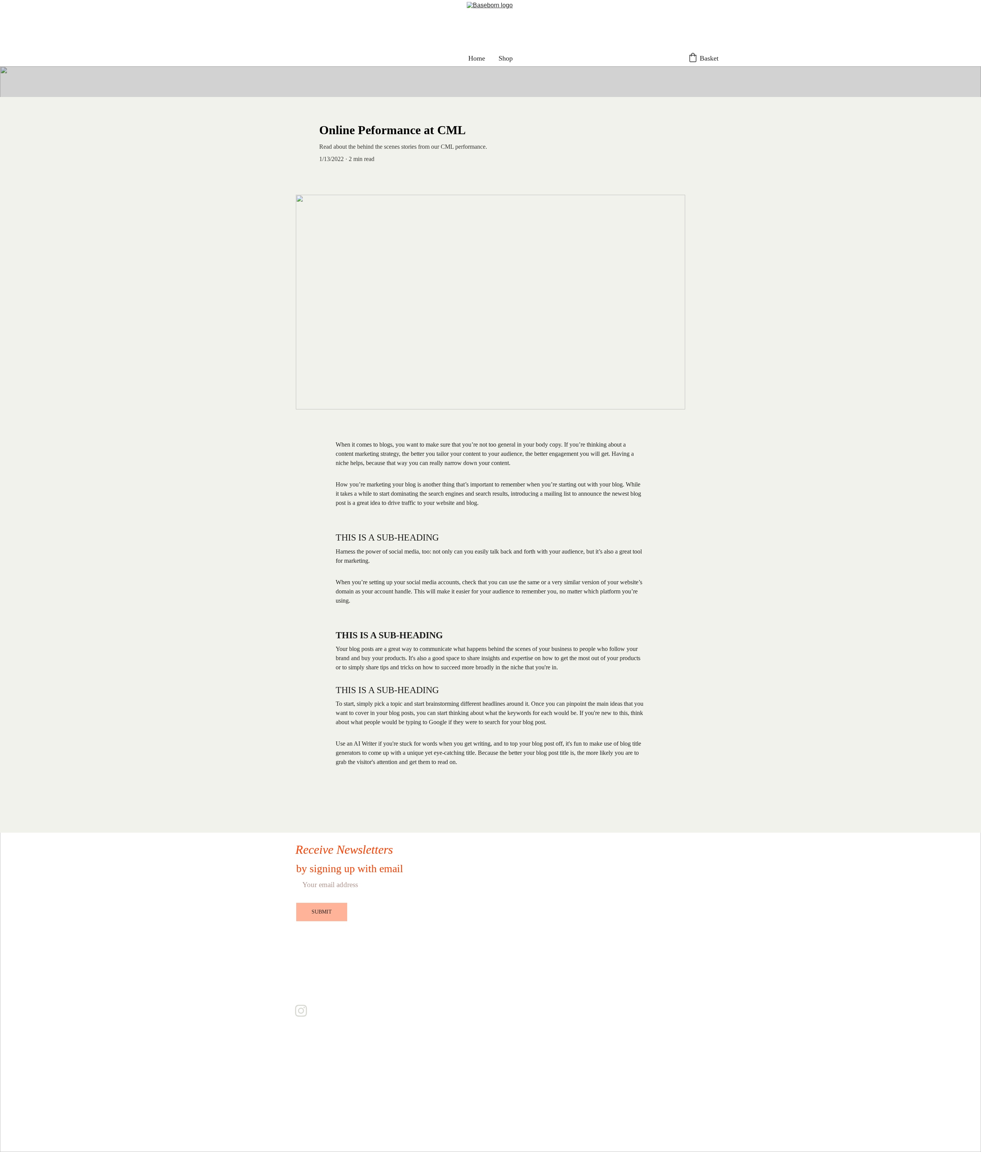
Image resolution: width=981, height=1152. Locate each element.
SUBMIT (322, 912)
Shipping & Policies (330, 990)
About (307, 965)
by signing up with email (349, 868)
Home (476, 58)
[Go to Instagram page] (301, 1011)
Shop (506, 58)
